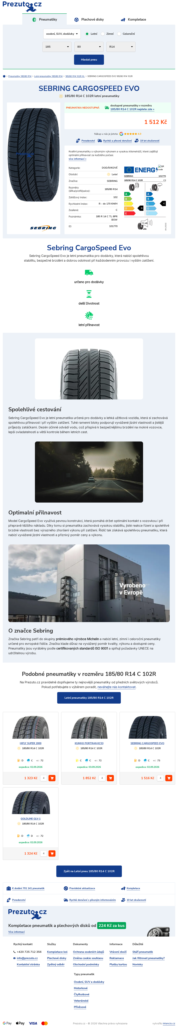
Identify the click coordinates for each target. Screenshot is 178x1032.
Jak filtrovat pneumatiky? (148, 958)
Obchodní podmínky (86, 964)
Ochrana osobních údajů (88, 952)
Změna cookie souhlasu (88, 958)
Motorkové (81, 988)
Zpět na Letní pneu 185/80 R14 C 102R (89, 871)
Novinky (137, 964)
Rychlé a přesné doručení (117, 140)
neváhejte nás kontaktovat (117, 687)
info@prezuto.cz (27, 958)
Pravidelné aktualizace (82, 888)
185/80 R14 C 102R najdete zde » (132, 109)
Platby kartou (118, 964)
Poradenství (88, 140)
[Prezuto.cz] (46, 6)
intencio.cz (169, 1023)
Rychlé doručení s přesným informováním (92, 900)
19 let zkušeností (149, 140)
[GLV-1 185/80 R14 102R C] (31, 804)
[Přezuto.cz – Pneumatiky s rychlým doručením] (5, 76)
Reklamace (117, 958)
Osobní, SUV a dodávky (89, 982)
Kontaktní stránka (28, 964)
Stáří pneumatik (142, 952)
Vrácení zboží (118, 952)
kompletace (89, 929)
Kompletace (137, 19)
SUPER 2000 (30, 743)
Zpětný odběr (55, 964)
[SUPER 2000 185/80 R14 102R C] (31, 729)
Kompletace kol (57, 952)
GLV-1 (31, 818)
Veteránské (81, 1001)
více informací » (77, 159)
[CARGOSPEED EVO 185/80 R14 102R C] (147, 729)
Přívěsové (80, 1007)
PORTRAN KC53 (89, 743)
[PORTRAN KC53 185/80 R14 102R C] (89, 729)
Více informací (16, 932)
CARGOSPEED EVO (147, 743)
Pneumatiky (48, 19)
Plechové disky (92, 19)
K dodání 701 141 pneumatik (28, 888)
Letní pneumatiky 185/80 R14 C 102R (89, 698)
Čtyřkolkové (81, 994)
